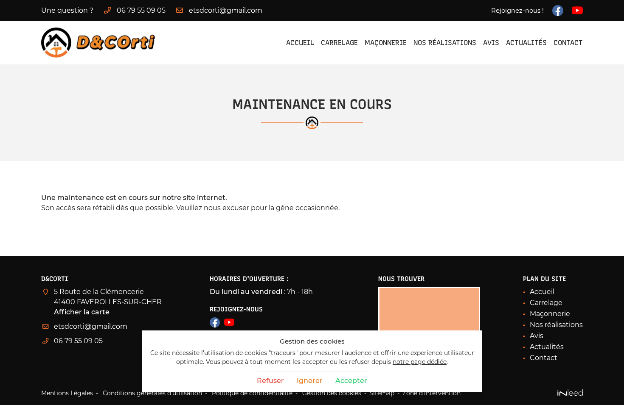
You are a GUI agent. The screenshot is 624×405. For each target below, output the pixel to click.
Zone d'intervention (431, 393)
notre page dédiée (420, 362)
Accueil (300, 43)
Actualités (526, 43)
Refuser (270, 381)
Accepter (351, 381)
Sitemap (381, 393)
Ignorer (310, 381)
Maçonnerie (386, 43)
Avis (491, 43)
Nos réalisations (444, 43)
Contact (568, 43)
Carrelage (339, 43)
